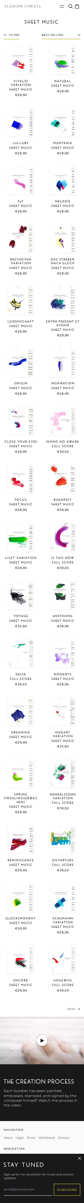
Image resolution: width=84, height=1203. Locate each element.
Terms (31, 1138)
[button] (70, 6)
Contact (64, 1138)
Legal (20, 1138)
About (8, 1138)
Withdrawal (46, 1138)
